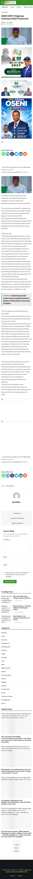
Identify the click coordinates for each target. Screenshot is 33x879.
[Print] (25, 154)
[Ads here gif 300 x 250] (14, 409)
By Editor (9, 23)
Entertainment (5, 647)
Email (5, 565)
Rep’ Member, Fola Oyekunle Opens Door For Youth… (21, 617)
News (3, 664)
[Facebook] (8, 154)
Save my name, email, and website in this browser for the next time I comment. (17, 574)
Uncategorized (5, 700)
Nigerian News (5, 668)
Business (4, 632)
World (3, 703)
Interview (4, 657)
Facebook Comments (17, 518)
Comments (17, 513)
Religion (3, 682)
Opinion (3, 671)
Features (4, 650)
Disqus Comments (17, 523)
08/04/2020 (9, 24)
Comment (7, 539)
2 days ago (18, 622)
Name (5, 557)
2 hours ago (18, 600)
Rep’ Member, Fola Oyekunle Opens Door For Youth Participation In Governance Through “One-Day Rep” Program (16, 771)
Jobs (2, 661)
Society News (5, 689)
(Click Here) (9, 170)
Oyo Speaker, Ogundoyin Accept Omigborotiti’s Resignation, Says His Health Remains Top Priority (16, 802)
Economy (4, 640)
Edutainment (5, 643)
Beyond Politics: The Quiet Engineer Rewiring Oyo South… (22, 607)
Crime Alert (9, 486)
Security (3, 685)
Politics (4, 12)
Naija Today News (12, 870)
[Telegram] (16, 154)
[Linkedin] (21, 154)
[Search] (30, 2)
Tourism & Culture (7, 696)
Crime (3, 636)
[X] (12, 154)
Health (3, 654)
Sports (3, 693)
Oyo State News (6, 675)
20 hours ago (19, 612)
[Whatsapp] (3, 154)
